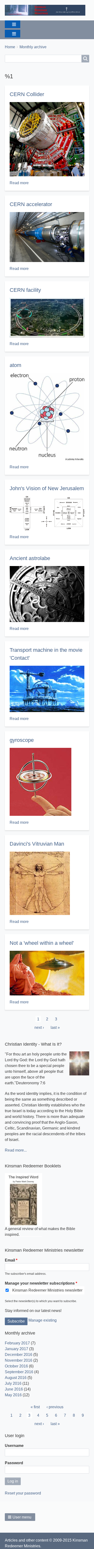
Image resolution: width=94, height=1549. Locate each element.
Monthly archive (33, 47)
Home (10, 47)
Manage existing (42, 1320)
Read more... (16, 1150)
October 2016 (16, 1366)
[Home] (47, 10)
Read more (19, 183)
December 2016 (18, 1355)
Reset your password (23, 1493)
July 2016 (13, 1383)
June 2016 (14, 1389)
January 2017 (16, 1349)
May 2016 (13, 1395)
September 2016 (19, 1372)
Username (14, 1446)
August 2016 (16, 1378)
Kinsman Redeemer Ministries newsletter (47, 1290)
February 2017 (17, 1343)
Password (14, 1463)
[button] (20, 1517)
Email (10, 1260)
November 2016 (18, 1360)
